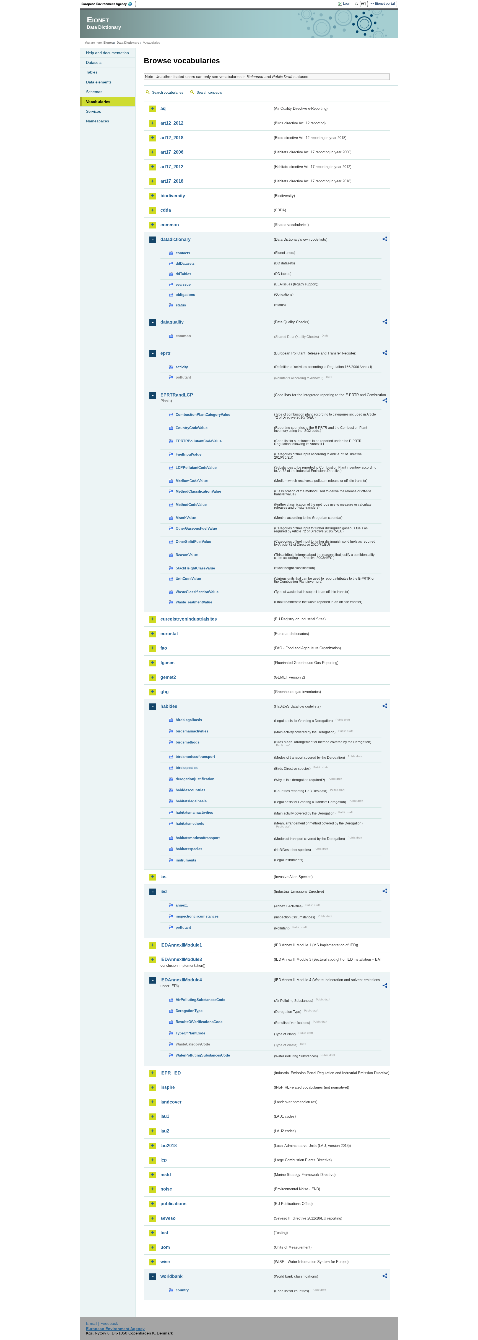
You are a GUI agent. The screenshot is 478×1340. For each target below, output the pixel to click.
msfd (165, 1174)
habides (168, 706)
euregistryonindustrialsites (188, 619)
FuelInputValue (188, 454)
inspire (167, 1087)
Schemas (94, 92)
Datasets (94, 62)
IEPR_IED (170, 1073)
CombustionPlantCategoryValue (203, 414)
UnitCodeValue (188, 579)
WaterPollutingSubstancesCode (203, 1055)
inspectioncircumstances (197, 916)
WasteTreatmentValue (194, 602)
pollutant (183, 927)
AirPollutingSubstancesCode (200, 1000)
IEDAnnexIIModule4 (181, 980)
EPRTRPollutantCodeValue (199, 441)
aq (163, 108)
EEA (109, 4)
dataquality (172, 322)
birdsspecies (187, 768)
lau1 (164, 1116)
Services (93, 111)
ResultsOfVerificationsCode (199, 1022)
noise (166, 1189)
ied (163, 891)
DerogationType (189, 1011)
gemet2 (168, 677)
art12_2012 (171, 123)
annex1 (182, 905)
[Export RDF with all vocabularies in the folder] (385, 240)
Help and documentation (107, 53)
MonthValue (186, 518)
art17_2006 (171, 152)
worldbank (171, 1276)
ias (163, 876)
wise (165, 1261)
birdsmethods (187, 742)
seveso (168, 1218)
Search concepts (209, 92)
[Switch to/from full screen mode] (364, 4)
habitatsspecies (189, 849)
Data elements (98, 82)
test (164, 1232)
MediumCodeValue (192, 481)
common (169, 224)
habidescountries (190, 790)
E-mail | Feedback (102, 1323)
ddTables (183, 274)
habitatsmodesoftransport (198, 838)
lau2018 (168, 1145)
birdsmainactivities (192, 731)
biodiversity (172, 195)
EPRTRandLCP (176, 395)
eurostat (169, 633)
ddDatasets (185, 263)
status (181, 305)
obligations (185, 295)
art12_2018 (171, 137)
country (182, 1290)
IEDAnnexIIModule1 (181, 945)
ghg (164, 691)
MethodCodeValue (191, 505)
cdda (165, 210)
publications (173, 1203)
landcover (170, 1102)
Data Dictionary (128, 42)
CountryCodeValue (191, 428)
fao (163, 648)
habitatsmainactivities (194, 812)
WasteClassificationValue (197, 592)
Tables (91, 72)
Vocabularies (98, 101)
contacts (183, 253)
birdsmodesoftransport (195, 757)
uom (165, 1247)
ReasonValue (187, 555)
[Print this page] (357, 4)
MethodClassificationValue (198, 491)
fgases (167, 662)
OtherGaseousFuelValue (196, 528)
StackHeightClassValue (195, 568)
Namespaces (97, 121)
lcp (163, 1160)
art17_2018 (171, 181)
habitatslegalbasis (191, 801)
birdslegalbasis (189, 720)
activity (182, 367)
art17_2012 (171, 166)
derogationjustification (195, 779)
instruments (186, 860)
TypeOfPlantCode (190, 1033)
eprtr (165, 353)
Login (347, 3)
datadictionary (175, 239)
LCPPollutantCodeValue (196, 468)
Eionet (108, 42)
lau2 (164, 1131)
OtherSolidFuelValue (193, 542)
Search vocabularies (167, 92)
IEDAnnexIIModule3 (181, 959)
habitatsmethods (190, 823)
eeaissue (183, 284)
